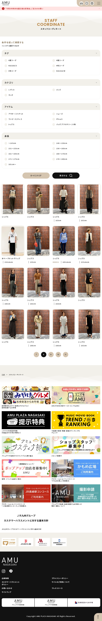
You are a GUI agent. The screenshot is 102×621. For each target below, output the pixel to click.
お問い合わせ (7, 588)
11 (65, 354)
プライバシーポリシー (60, 578)
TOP (3, 375)
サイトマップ (6, 592)
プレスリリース (57, 588)
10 (58, 354)
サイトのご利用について (61, 582)
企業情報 (5, 578)
